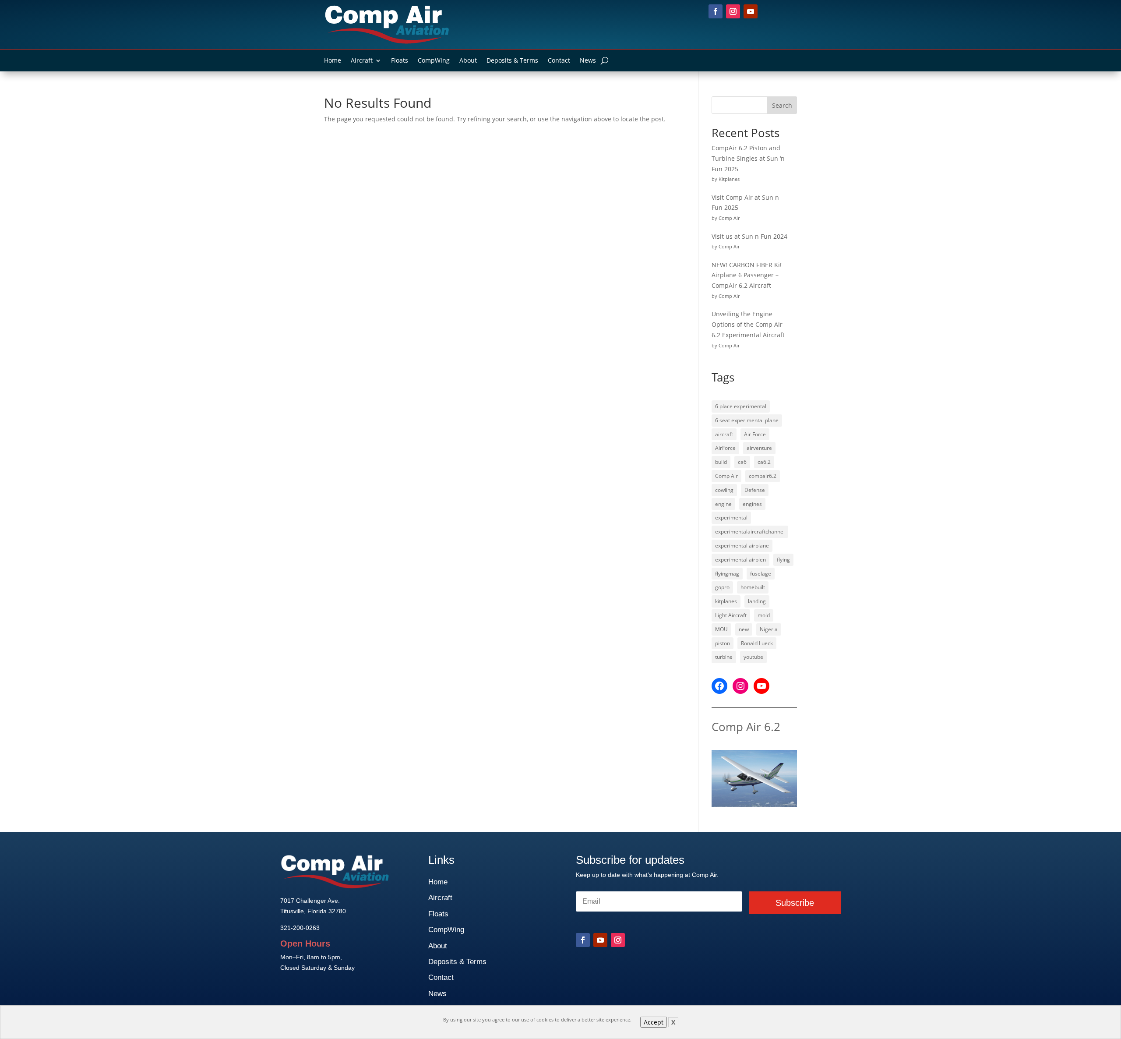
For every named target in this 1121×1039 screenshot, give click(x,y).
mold (764, 615)
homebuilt (752, 587)
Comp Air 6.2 (746, 727)
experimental (731, 517)
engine (723, 504)
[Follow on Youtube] (751, 11)
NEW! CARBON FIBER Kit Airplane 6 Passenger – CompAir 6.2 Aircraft (747, 275)
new (744, 629)
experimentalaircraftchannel (750, 531)
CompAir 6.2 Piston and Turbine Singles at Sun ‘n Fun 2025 (748, 158)
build (721, 462)
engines (752, 504)
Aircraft (362, 60)
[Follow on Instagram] (733, 11)
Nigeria (769, 629)
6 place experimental (740, 406)
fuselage (760, 573)
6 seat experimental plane (747, 420)
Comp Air (726, 476)
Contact (559, 60)
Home (332, 60)
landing (757, 601)
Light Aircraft (731, 615)
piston (722, 643)
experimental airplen (740, 559)
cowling (724, 490)
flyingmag (727, 573)
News (588, 60)
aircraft (724, 434)
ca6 (742, 462)
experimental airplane (742, 545)
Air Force (755, 434)
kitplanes (726, 601)
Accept (653, 1022)
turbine (724, 657)
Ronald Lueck (757, 643)
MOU (721, 629)
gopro (722, 587)
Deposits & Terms (512, 60)
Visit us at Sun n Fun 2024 (749, 236)
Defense (754, 490)
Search (782, 105)
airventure (759, 448)
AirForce (725, 448)
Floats (399, 60)
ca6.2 (764, 462)
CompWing (434, 60)
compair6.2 (762, 476)
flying (783, 559)
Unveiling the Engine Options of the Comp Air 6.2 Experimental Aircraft (748, 324)
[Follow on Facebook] (716, 11)
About (468, 60)
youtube (753, 657)
